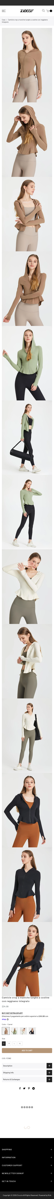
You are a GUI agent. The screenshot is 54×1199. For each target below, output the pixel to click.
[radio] (6, 1031)
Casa (3, 20)
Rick (49, 1195)
